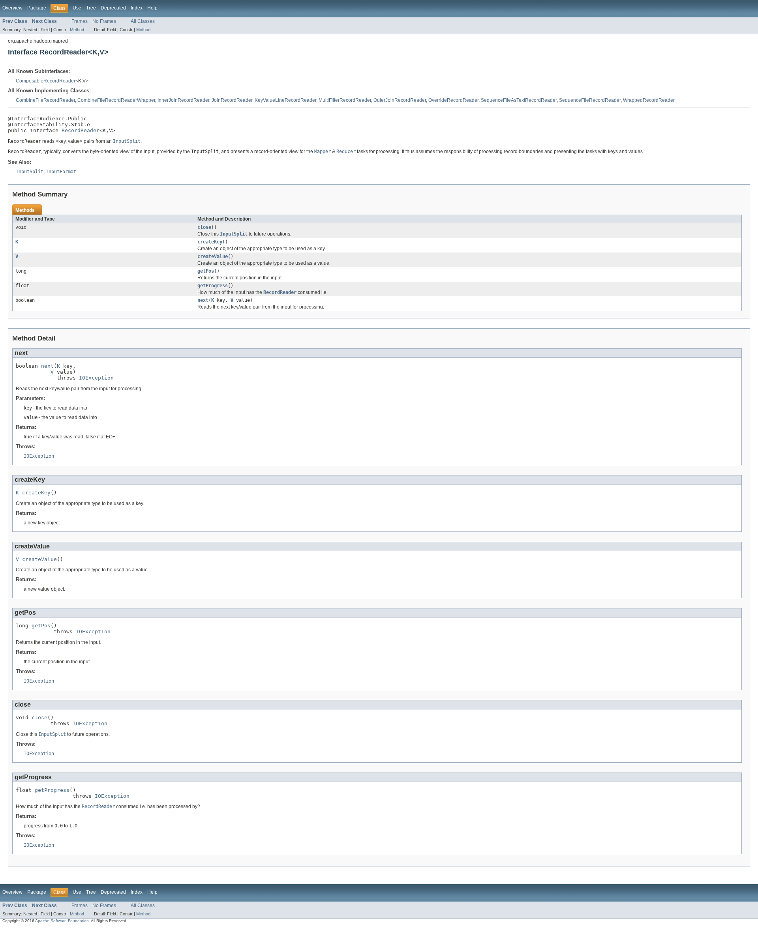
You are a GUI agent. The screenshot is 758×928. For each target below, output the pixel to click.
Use (77, 8)
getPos (205, 271)
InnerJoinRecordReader (183, 100)
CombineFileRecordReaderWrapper (116, 100)
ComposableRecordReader (45, 81)
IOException (96, 378)
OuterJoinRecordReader (399, 100)
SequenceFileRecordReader (590, 100)
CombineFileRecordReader (45, 100)
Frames (79, 21)
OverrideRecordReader (453, 100)
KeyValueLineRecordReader (285, 100)
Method (77, 29)
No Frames (104, 21)
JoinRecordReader (232, 100)
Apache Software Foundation (62, 921)
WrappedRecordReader (649, 100)
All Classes (143, 21)
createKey (209, 242)
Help (152, 8)
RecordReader (80, 130)
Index (137, 8)
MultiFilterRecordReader (345, 100)
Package (36, 8)
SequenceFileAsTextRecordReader (519, 100)
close (204, 227)
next (202, 300)
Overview (12, 8)
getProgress (212, 285)
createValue (212, 256)
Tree (91, 8)
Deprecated (113, 8)
